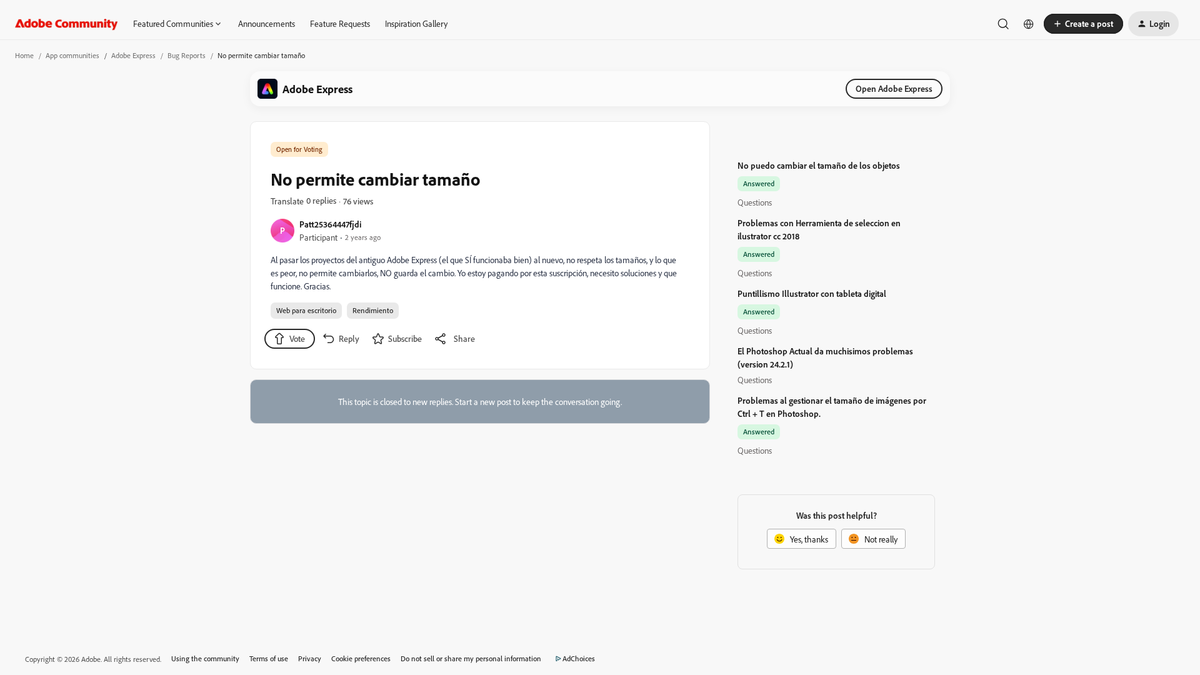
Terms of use (268, 658)
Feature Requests (340, 23)
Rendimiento (372, 310)
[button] (1083, 24)
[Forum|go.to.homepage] (66, 24)
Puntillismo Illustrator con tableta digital (812, 293)
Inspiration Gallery (416, 23)
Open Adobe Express (894, 88)
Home (24, 55)
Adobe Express (133, 55)
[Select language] (1029, 24)
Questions (755, 202)
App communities (72, 55)
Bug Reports (187, 55)
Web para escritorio (306, 310)
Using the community (205, 658)
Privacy (309, 658)
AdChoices (578, 658)
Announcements (266, 23)
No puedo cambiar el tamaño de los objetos (819, 165)
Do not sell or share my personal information (471, 658)
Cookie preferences (361, 658)
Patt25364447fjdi (330, 224)
